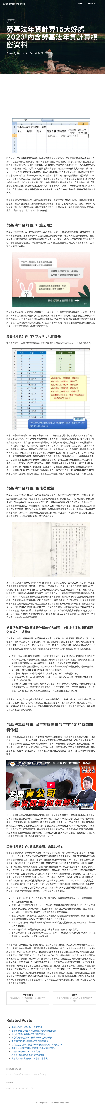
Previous (27, 998)
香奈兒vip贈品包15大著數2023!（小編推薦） (32, 1037)
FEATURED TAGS (13, 1069)
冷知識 (17, 1075)
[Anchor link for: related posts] (3, 1020)
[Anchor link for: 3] (3, 730)
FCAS (8, 1088)
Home (80, 4)
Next (74, 998)
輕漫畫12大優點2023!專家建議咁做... (28, 1055)
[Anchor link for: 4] (3, 846)
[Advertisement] (52, 94)
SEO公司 (29, 1088)
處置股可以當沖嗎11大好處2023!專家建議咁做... (33, 1048)
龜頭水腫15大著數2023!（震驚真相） (29, 1034)
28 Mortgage (18, 1088)
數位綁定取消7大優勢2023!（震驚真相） (30, 1041)
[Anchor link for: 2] (3, 488)
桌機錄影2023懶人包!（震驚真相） (28, 1027)
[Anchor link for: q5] (3, 336)
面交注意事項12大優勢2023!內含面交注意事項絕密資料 (37, 1044)
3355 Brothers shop (14, 3)
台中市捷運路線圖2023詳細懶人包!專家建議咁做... (35, 1030)
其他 (42, 1075)
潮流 (35, 1075)
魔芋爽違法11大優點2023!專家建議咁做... (30, 1058)
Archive (92, 4)
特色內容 (11, 21)
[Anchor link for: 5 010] (3, 632)
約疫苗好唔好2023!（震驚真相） (27, 1051)
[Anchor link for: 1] (3, 225)
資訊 (9, 1075)
